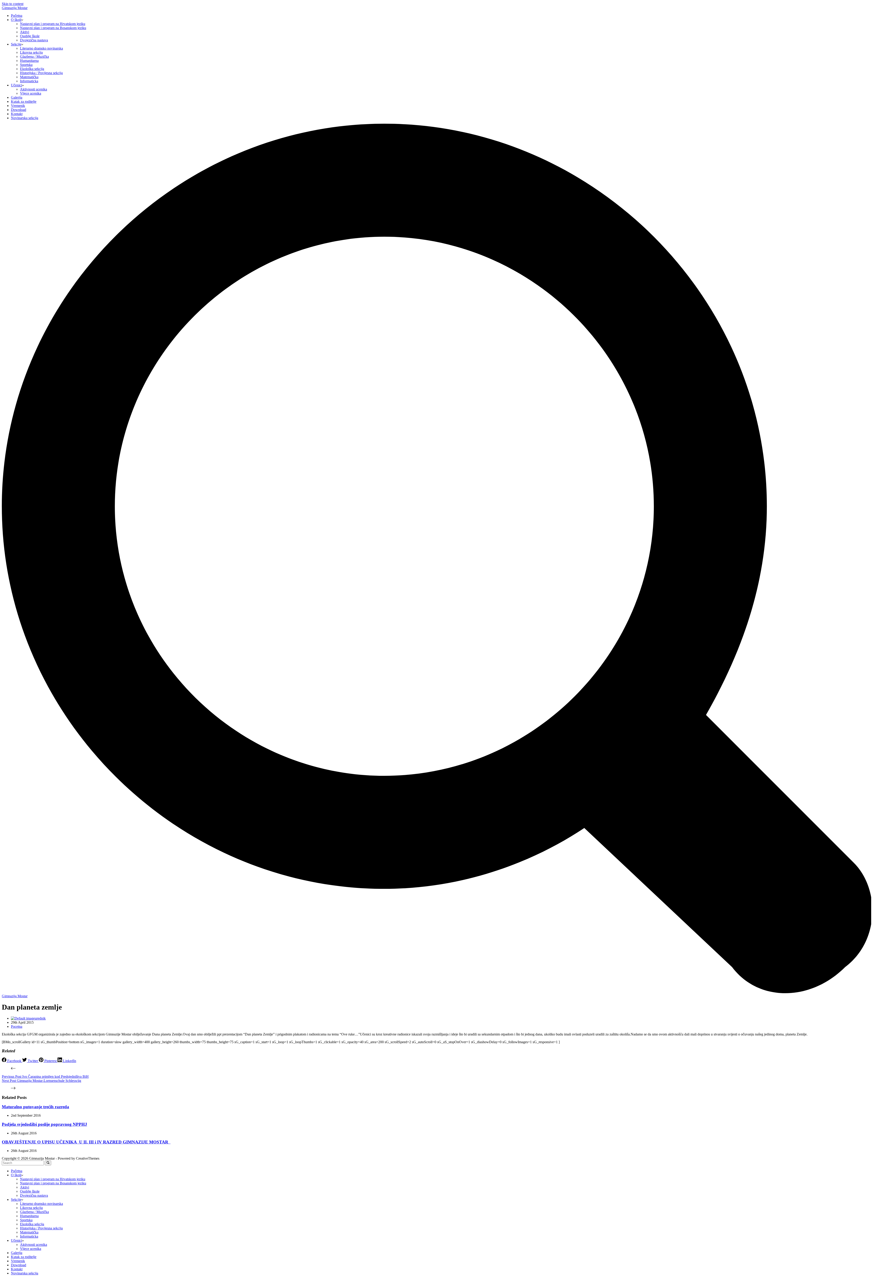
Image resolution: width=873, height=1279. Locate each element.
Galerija (16, 97)
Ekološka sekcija (32, 69)
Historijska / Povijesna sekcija (41, 73)
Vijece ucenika (30, 93)
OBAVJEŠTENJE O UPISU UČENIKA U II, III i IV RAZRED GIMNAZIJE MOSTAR (86, 1142)
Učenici (16, 85)
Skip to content (12, 4)
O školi (16, 20)
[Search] (436, 992)
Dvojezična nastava (34, 40)
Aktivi (24, 32)
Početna (16, 16)
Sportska (26, 65)
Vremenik (18, 106)
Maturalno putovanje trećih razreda (35, 1106)
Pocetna (16, 1026)
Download (18, 110)
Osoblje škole (30, 36)
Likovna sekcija (31, 52)
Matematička (29, 77)
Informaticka (29, 81)
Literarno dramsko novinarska (41, 48)
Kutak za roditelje (23, 101)
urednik (40, 1018)
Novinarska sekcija (24, 118)
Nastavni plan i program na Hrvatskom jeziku (52, 24)
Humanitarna (29, 61)
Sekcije (16, 44)
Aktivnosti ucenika (33, 89)
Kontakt (17, 114)
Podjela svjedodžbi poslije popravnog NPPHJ (44, 1124)
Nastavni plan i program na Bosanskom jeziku (53, 28)
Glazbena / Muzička (34, 56)
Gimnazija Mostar (15, 8)
